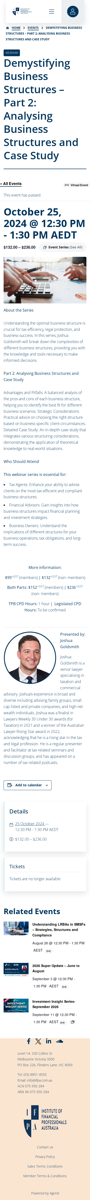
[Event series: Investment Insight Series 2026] (72, 1022)
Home (16, 28)
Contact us (45, 1147)
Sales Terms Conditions (45, 1166)
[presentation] (16, 928)
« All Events (11, 183)
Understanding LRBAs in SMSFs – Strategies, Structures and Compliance (58, 929)
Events (33, 28)
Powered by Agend (45, 1193)
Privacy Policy (45, 1156)
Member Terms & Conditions (45, 1176)
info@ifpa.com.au (39, 1080)
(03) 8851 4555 (35, 1074)
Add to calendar (28, 785)
